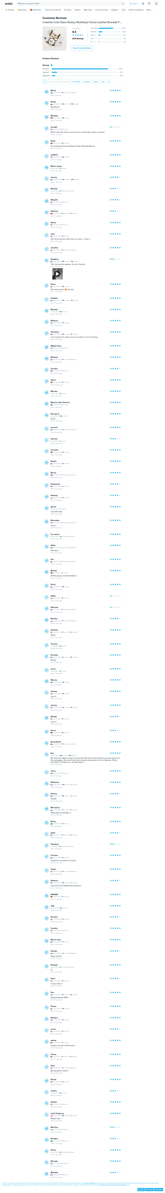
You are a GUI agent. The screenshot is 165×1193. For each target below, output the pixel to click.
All (45, 81)
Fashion (77, 10)
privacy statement (90, 1183)
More (149, 10)
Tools (123, 10)
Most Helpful (63, 81)
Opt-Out (149, 1190)
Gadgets (114, 10)
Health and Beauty (136, 10)
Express (23, 10)
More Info (158, 1190)
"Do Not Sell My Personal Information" (113, 1185)
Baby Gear (88, 10)
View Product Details (82, 48)
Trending (67, 10)
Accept (141, 1190)
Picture (52, 81)
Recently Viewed (54, 10)
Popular (11, 10)
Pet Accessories (101, 10)
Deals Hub (37, 10)
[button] (135, 3)
